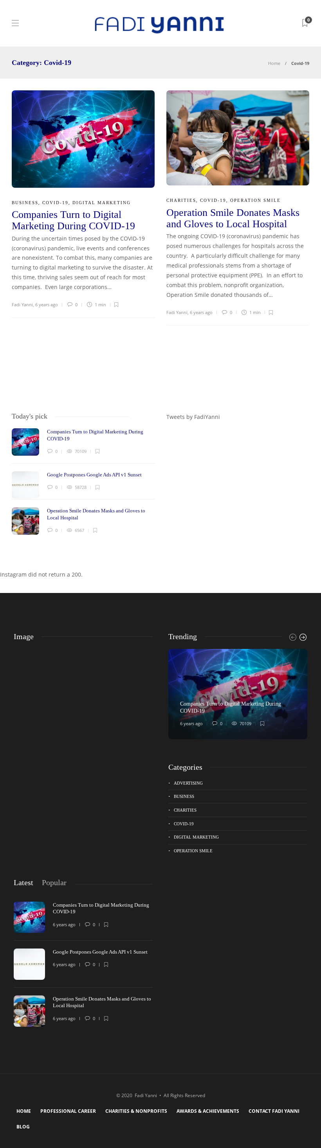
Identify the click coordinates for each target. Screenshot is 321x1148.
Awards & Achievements (208, 1111)
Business (25, 202)
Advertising (188, 783)
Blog (23, 1126)
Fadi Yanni (22, 304)
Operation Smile (255, 200)
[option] (83, 481)
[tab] (23, 882)
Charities (181, 200)
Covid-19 (55, 202)
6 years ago (46, 304)
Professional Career (68, 1111)
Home (274, 63)
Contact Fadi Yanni (274, 1111)
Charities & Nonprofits (136, 1111)
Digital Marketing (101, 202)
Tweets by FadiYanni (193, 416)
